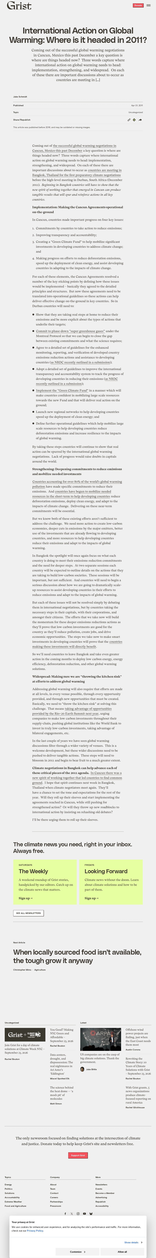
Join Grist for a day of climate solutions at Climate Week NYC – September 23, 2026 (25, 1049)
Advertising (101, 1197)
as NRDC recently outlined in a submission (80, 362)
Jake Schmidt (20, 96)
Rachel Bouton (12, 1059)
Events (99, 1188)
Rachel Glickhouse (135, 1107)
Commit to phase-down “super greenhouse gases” (70, 331)
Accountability (12, 1197)
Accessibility (102, 1206)
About (53, 1184)
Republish (101, 1201)
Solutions (9, 1193)
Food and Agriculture (15, 1206)
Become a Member (105, 1193)
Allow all (122, 1251)
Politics (8, 1188)
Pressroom (55, 1206)
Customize (76, 1251)
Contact (54, 1193)
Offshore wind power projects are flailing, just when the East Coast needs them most (138, 1037)
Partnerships (56, 1201)
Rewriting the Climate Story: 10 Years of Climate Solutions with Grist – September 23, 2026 (138, 1066)
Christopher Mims (22, 969)
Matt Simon (56, 1103)
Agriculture (40, 969)
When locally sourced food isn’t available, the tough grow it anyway (77, 956)
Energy (8, 1184)
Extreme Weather (13, 1201)
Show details (131, 1242)
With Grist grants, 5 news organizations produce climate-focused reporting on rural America (138, 1095)
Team (52, 1188)
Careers (54, 1197)
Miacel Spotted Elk (59, 1078)
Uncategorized (136, 112)
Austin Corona (133, 1049)
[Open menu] (148, 5)
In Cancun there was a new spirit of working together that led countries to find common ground (77, 778)
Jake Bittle (91, 1069)
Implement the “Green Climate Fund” (62, 390)
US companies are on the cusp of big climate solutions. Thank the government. (99, 1058)
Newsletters (101, 1184)
